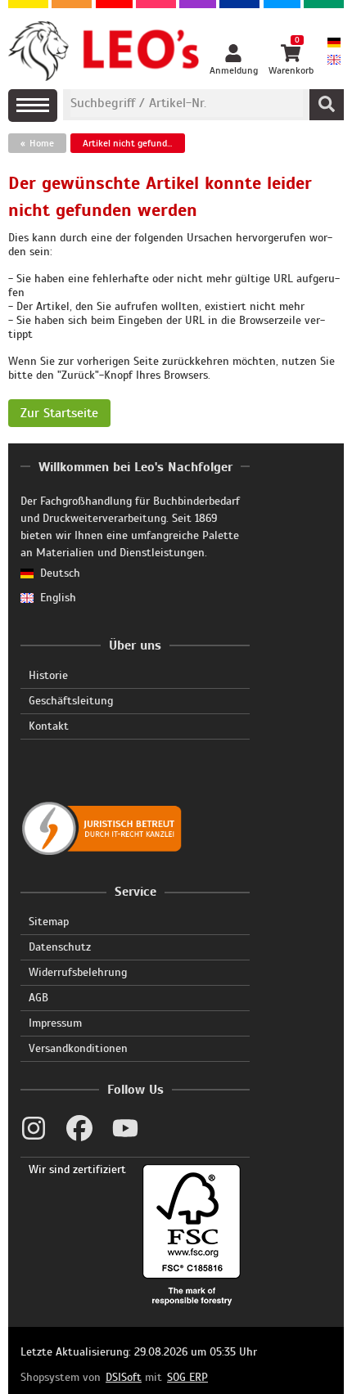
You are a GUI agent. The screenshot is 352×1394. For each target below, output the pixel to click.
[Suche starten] (326, 104)
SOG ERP (187, 1377)
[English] (334, 61)
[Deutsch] (334, 43)
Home (41, 143)
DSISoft (124, 1377)
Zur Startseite (59, 413)
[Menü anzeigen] (32, 105)
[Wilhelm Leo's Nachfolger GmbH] (104, 51)
